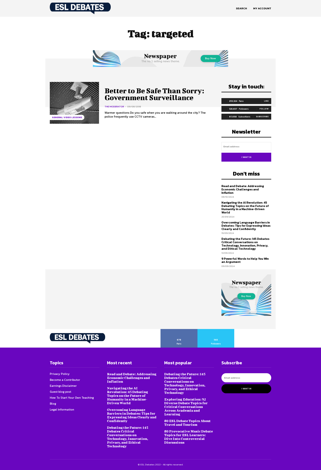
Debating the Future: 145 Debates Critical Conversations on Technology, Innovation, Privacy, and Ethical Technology (245, 243)
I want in (246, 157)
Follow (264, 108)
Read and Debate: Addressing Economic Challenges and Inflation (242, 189)
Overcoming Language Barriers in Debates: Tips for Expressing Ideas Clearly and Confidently (245, 225)
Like (266, 100)
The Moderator (114, 106)
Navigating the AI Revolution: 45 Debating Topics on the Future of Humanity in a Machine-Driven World (245, 207)
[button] (241, 8)
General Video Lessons (67, 117)
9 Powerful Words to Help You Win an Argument (245, 260)
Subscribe (262, 116)
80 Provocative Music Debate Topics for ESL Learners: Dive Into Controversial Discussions (188, 436)
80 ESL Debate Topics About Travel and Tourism (187, 423)
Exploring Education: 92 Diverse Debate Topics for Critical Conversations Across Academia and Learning (186, 406)
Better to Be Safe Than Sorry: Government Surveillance (154, 94)
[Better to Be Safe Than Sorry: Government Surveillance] (74, 103)
